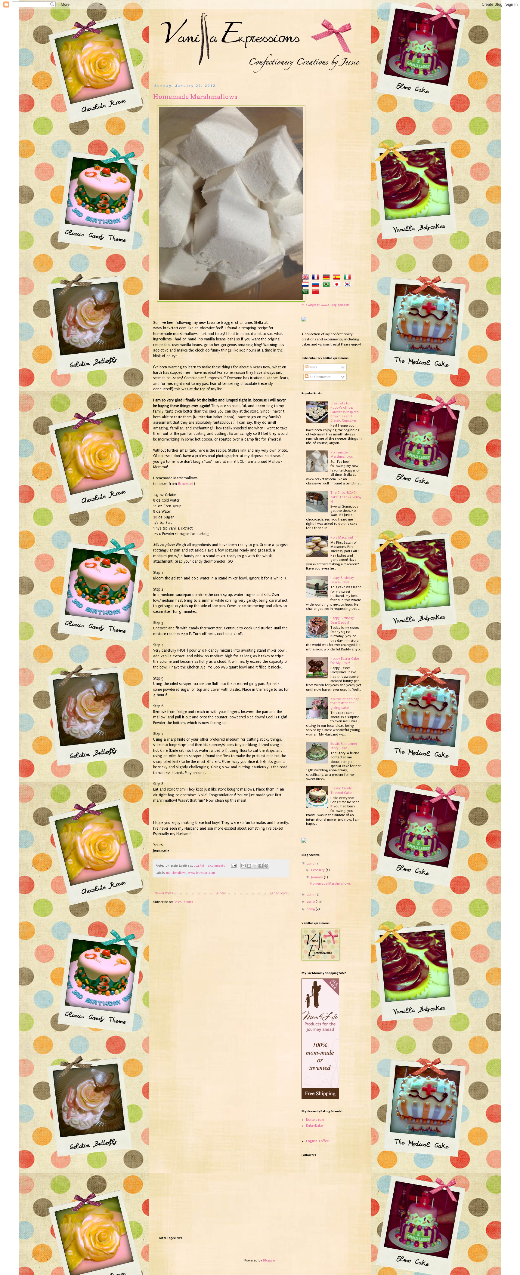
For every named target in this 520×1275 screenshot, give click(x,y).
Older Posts (278, 893)
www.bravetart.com (201, 873)
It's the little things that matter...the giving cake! (344, 703)
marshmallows (176, 873)
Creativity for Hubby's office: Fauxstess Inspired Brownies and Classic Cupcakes (344, 412)
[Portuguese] (327, 285)
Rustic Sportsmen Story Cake (343, 746)
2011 (311, 894)
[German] (327, 278)
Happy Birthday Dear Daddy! (342, 620)
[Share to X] (255, 866)
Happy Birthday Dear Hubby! (342, 580)
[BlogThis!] (249, 866)
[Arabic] (306, 292)
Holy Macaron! (341, 537)
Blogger (269, 1260)
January (317, 877)
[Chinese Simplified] (317, 292)
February (318, 870)
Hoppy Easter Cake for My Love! (344, 661)
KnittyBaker (315, 1126)
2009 (311, 909)
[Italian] (348, 278)
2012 (311, 863)
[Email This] (243, 866)
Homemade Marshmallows (195, 96)
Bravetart (185, 484)
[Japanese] (338, 285)
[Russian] (317, 285)
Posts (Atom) (183, 902)
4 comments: (217, 866)
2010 (311, 902)
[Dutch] (306, 285)
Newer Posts (164, 893)
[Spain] (338, 278)
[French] (317, 278)
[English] (306, 278)
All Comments (319, 377)
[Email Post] (233, 866)
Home (221, 893)
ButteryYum (315, 1120)
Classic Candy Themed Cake (341, 790)
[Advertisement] (332, 174)
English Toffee (317, 1141)
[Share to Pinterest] (266, 866)
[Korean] (348, 285)
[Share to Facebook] (261, 866)
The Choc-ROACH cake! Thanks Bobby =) (345, 497)
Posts (312, 367)
